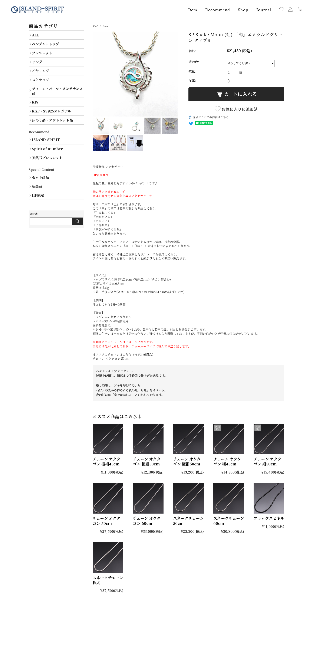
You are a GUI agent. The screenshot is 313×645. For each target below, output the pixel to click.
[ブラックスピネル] (269, 498)
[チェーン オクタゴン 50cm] (108, 498)
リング (37, 61)
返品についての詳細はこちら (211, 117)
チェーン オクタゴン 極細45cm (106, 461)
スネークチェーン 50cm (188, 520)
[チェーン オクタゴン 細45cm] (228, 439)
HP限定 (38, 195)
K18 (35, 102)
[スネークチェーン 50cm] (188, 498)
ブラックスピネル (269, 518)
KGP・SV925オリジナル (51, 111)
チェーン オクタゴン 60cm (147, 520)
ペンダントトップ (45, 43)
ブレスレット (42, 52)
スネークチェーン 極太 (108, 580)
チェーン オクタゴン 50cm (111, 358)
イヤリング (40, 70)
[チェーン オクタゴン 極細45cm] (108, 439)
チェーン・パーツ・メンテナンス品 (57, 91)
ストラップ (40, 79)
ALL (105, 25)
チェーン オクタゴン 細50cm (267, 461)
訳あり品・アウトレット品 (52, 119)
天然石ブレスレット (47, 157)
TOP (95, 25)
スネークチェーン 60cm (228, 520)
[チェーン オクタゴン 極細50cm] (148, 439)
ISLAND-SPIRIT (46, 139)
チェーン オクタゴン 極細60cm (187, 461)
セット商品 (40, 177)
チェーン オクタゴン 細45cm (227, 461)
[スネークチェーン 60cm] (228, 498)
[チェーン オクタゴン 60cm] (148, 498)
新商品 (37, 186)
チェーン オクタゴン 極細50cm (147, 461)
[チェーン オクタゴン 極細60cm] (188, 439)
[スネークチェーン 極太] (108, 557)
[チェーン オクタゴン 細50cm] (269, 439)
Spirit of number (47, 148)
